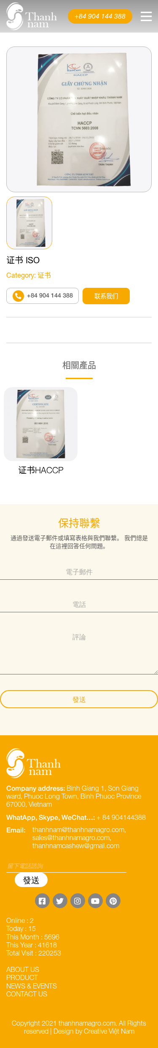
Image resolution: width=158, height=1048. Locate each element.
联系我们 (106, 296)
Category (20, 275)
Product (22, 977)
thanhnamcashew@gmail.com (75, 845)
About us (22, 969)
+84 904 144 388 (100, 16)
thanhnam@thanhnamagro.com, (79, 829)
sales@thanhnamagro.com (71, 837)
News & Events (31, 986)
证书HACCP (41, 470)
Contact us (26, 994)
